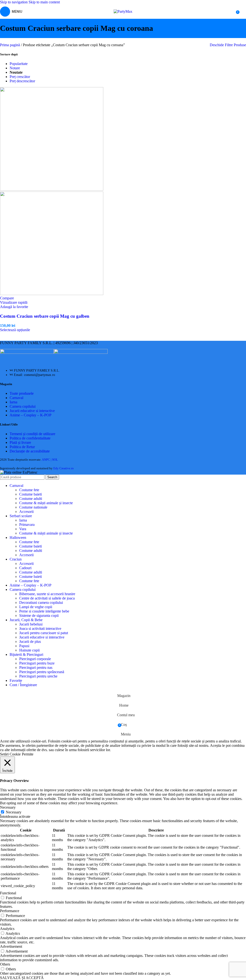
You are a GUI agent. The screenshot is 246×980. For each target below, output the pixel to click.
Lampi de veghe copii (35, 607)
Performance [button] (9, 911)
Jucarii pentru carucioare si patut (43, 633)
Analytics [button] (7, 929)
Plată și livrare (20, 442)
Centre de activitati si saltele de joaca (47, 598)
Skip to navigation (14, 2)
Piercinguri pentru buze (37, 663)
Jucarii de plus (30, 641)
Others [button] (5, 964)
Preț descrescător (22, 81)
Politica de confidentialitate (30, 438)
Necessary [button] (8, 807)
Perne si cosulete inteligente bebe (44, 611)
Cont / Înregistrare (23, 685)
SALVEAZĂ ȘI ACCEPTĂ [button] (22, 978)
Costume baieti (30, 494)
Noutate (16, 72)
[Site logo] (123, 11)
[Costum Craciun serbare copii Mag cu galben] (51, 189)
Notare (15, 68)
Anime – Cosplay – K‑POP (30, 415)
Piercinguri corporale (35, 659)
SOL (55, 459)
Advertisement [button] (11, 946)
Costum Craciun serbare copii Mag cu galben (44, 316)
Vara (22, 529)
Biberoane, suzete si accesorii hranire (47, 594)
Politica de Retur (22, 447)
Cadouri (25, 568)
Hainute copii (29, 650)
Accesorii (26, 511)
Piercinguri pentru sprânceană (41, 672)
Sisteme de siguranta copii (39, 615)
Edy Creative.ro (63, 468)
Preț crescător (20, 77)
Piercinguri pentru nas (35, 667)
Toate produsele (22, 393)
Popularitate (19, 64)
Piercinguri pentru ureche (38, 676)
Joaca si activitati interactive (40, 628)
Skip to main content (44, 2)
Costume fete (29, 490)
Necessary (13, 812)
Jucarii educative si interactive (32, 411)
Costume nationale (33, 507)
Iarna (13, 402)
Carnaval (16, 398)
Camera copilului (23, 406)
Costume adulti (30, 498)
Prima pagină (10, 45)
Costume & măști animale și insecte (46, 503)
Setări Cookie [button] (10, 754)
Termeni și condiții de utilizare (32, 434)
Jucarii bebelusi (31, 624)
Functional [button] (8, 893)
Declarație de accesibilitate (30, 451)
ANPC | (47, 459)
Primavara (27, 524)
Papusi (24, 646)
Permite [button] (27, 754)
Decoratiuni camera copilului (41, 602)
